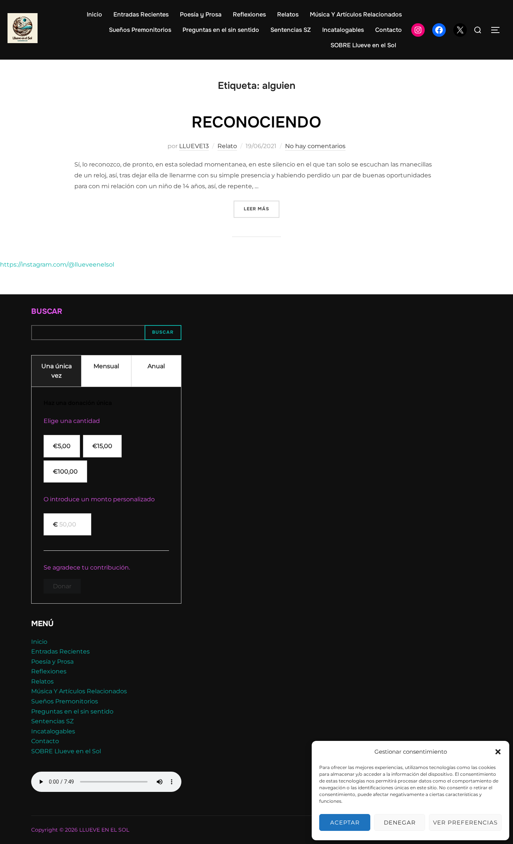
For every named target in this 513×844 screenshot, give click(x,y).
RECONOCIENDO (256, 122)
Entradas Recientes (141, 14)
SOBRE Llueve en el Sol (363, 45)
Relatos (288, 14)
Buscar (46, 311)
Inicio (94, 14)
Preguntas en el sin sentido (221, 30)
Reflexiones (249, 14)
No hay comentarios (315, 146)
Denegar (400, 822)
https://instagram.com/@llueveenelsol (57, 264)
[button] (498, 752)
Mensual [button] (106, 366)
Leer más (261, 208)
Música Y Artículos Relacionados (356, 14)
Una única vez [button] (56, 371)
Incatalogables (343, 30)
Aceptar (345, 822)
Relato (227, 146)
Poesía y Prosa (201, 14)
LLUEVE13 (194, 146)
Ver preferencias (465, 822)
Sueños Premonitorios (140, 30)
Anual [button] (156, 366)
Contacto (388, 30)
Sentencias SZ (290, 30)
